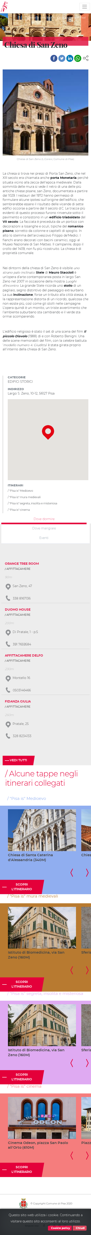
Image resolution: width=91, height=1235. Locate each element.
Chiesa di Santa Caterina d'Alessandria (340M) (30, 858)
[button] (85, 58)
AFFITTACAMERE (18, 569)
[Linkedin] (69, 58)
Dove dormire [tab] (44, 519)
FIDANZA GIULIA (18, 701)
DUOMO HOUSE (17, 609)
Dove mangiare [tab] (44, 528)
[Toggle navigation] (84, 6)
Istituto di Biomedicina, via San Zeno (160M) (36, 955)
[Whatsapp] (77, 58)
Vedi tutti (18, 760)
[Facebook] (53, 58)
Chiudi (80, 1228)
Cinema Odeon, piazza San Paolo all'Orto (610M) (38, 1145)
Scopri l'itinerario (21, 887)
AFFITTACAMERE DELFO (24, 655)
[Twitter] (61, 58)
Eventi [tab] (44, 538)
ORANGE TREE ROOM (22, 563)
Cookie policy (60, 1228)
